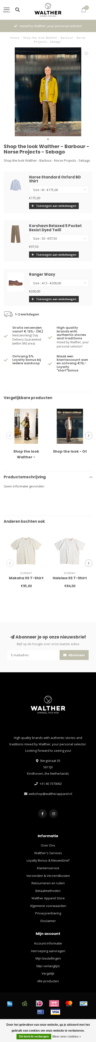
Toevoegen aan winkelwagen (55, 206)
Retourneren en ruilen (48, 883)
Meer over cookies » (66, 1036)
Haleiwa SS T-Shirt (70, 578)
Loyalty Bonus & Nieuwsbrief (48, 860)
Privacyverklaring (48, 913)
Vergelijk (48, 973)
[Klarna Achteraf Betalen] (54, 1003)
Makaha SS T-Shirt (26, 578)
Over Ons (48, 845)
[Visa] (55, 1012)
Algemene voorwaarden (48, 906)
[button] (48, 139)
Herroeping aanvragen (48, 951)
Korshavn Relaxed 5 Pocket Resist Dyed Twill (55, 227)
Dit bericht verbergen (34, 1036)
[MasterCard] (69, 1003)
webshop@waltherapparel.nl (50, 793)
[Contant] (24, 1003)
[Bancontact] (84, 1003)
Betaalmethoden (48, 890)
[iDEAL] (39, 1003)
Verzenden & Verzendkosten (48, 875)
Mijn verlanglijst (48, 966)
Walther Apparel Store (48, 898)
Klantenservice (48, 868)
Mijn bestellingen (48, 958)
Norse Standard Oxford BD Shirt (55, 179)
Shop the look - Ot (70, 451)
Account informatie (48, 943)
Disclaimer (48, 921)
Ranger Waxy (42, 274)
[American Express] (10, 1003)
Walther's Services (48, 853)
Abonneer (76, 655)
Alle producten (48, 981)
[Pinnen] (40, 1012)
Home (14, 37)
